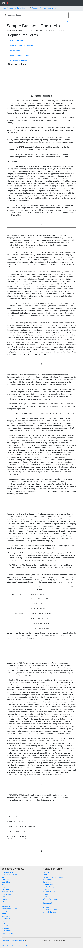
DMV (45, 875)
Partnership (6, 918)
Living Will (47, 889)
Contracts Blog (49, 903)
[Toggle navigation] (78, 3)
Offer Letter (6, 916)
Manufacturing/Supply (10, 909)
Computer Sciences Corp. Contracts (46, 8)
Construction (6, 880)
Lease (4, 897)
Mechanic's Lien (49, 892)
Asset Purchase (7, 872)
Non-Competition (8, 914)
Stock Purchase (7, 933)
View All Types (48, 907)
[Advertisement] (41, 80)
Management (6, 906)
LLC (3, 901)
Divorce (46, 872)
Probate (46, 897)
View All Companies (50, 912)
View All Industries (50, 910)
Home (4, 8)
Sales (4, 923)
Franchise (5, 889)
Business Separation (9, 875)
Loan (3, 904)
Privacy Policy (21, 945)
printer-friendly (71, 21)
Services (5, 926)
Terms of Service (8, 945)
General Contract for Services (21, 45)
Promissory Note (16, 50)
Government (47, 882)
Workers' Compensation (52, 899)
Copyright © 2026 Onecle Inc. (13, 940)
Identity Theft (48, 884)
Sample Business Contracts (18, 8)
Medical (46, 894)
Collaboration (7, 877)
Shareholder (6, 931)
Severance (6, 928)
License (4, 899)
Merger (4, 911)
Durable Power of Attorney (53, 877)
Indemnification (7, 892)
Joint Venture (7, 894)
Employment (6, 887)
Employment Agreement (19, 55)
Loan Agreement (16, 40)
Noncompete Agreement (19, 60)
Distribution (6, 884)
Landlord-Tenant (49, 887)
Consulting (6, 882)
